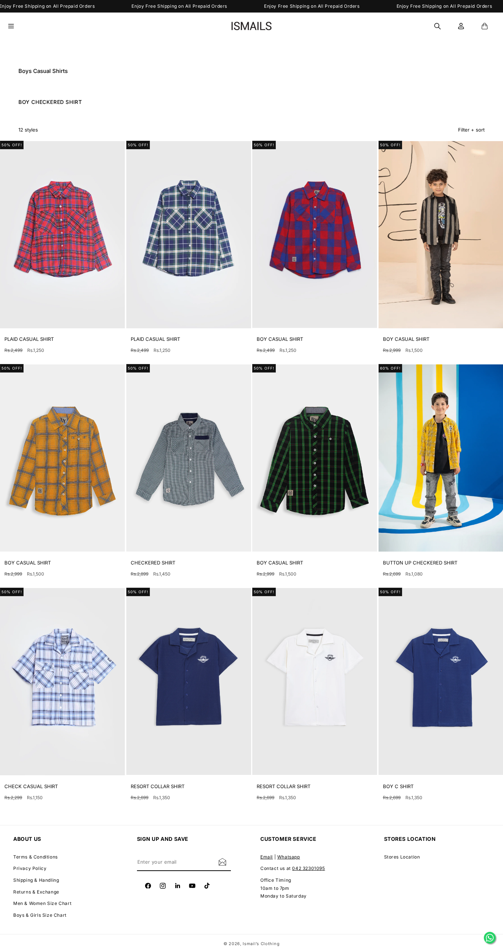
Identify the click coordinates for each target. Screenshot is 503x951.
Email (266, 857)
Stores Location (402, 857)
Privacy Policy (29, 868)
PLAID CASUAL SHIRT (29, 339)
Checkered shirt (153, 563)
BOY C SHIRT (398, 786)
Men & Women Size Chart (42, 903)
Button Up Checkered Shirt (420, 563)
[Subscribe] (222, 861)
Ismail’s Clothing (261, 943)
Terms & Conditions (35, 857)
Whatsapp (288, 857)
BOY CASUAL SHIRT (280, 339)
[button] (15, 26)
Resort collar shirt (157, 786)
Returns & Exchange (36, 892)
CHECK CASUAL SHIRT (31, 786)
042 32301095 (308, 868)
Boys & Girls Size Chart (40, 915)
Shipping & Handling (36, 880)
